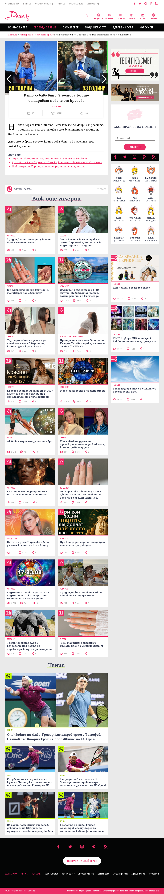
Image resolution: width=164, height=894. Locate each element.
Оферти (153, 18)
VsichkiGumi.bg (76, 3)
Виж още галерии (56, 198)
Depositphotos (51, 873)
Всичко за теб (17, 27)
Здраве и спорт (123, 27)
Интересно (26, 34)
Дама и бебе (70, 27)
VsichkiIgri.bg (93, 3)
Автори (24, 873)
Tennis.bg (61, 3)
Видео (131, 18)
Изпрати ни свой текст (82, 860)
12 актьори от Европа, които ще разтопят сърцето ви (48, 166)
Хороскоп (146, 27)
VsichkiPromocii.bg (44, 3)
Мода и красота (95, 27)
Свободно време (44, 27)
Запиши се (135, 147)
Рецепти (98, 18)
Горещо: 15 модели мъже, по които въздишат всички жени (49, 158)
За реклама (11, 873)
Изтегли (134, 70)
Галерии (109, 18)
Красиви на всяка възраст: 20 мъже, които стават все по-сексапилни (57, 162)
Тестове (120, 18)
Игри (142, 18)
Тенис (56, 665)
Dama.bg (27, 3)
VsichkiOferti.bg (12, 3)
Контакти (36, 873)
